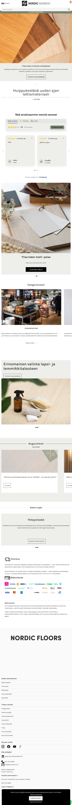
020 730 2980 (9, 761)
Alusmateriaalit (6, 694)
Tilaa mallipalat (6, 724)
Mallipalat (4, 690)
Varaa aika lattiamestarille (13, 756)
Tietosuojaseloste (7, 716)
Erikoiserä (4, 686)
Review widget (30, 177)
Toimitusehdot (6, 731)
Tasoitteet (4, 698)
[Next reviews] (69, 151)
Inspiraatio (5, 720)
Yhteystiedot (5, 708)
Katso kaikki (36, 447)
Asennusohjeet (6, 712)
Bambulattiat (5, 682)
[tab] (35, 170)
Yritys (3, 728)
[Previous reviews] (3, 151)
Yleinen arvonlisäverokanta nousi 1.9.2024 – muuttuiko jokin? (30, 477)
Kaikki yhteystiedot (7, 769)
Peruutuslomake (7, 735)
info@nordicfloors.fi (11, 764)
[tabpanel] (36, 47)
